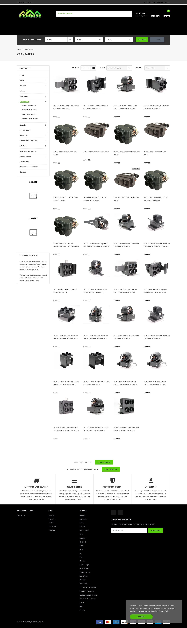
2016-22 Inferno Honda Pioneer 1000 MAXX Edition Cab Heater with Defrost (66, 383)
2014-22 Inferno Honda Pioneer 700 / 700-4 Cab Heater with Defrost (126, 429)
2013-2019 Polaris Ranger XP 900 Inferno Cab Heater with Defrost (126, 107)
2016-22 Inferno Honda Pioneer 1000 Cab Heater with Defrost (96, 383)
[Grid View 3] (87, 68)
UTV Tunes (24, 146)
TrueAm (82, 610)
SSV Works (84, 576)
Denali (82, 546)
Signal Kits (24, 135)
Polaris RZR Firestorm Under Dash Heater (65, 153)
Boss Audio (84, 584)
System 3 (83, 542)
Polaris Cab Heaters (29, 110)
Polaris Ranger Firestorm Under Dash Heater (127, 153)
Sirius (82, 603)
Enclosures (24, 96)
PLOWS (59, 31)
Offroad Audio (25, 130)
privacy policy (164, 611)
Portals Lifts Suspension (29, 141)
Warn (81, 557)
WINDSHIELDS (130, 25)
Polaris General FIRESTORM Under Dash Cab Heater (65, 199)
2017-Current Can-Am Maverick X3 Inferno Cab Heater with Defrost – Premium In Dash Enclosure (95, 337)
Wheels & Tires (25, 156)
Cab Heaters (29, 49)
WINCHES (70, 31)
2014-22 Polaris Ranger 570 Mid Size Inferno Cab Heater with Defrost (96, 429)
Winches (23, 86)
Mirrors (22, 91)
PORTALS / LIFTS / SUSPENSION (153, 25)
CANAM (54, 25)
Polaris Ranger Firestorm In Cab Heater (155, 153)
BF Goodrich (84, 530)
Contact (23, 172)
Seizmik (23, 125)
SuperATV (83, 519)
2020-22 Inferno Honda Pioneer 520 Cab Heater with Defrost (126, 245)
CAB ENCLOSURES (113, 25)
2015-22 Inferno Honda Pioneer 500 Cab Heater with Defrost (96, 107)
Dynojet (82, 561)
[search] (129, 14)
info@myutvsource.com (25, 2)
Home (19, 49)
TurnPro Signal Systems (88, 587)
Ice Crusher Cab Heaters (88, 595)
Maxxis (82, 523)
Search (141, 39)
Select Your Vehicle (32, 39)
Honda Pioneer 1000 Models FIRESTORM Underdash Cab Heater (66, 245)
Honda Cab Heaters (29, 105)
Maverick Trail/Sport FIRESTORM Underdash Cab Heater (94, 199)
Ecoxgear (83, 580)
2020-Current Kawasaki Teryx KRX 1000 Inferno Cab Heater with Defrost (96, 245)
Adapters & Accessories (29, 167)
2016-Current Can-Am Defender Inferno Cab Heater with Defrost (155, 383)
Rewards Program (163, 2)
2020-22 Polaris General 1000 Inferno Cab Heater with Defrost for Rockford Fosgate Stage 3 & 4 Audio (157, 245)
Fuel (81, 534)
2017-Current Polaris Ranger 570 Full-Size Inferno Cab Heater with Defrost (155, 291)
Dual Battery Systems (28, 151)
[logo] (30, 13)
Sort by (139, 68)
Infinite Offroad (85, 572)
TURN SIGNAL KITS (79, 25)
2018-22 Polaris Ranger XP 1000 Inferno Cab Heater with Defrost (125, 291)
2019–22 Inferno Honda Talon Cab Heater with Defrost (65, 291)
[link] (66, 89)
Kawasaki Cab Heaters (30, 119)
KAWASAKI (42, 25)
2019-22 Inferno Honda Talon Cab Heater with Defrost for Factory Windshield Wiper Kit (95, 291)
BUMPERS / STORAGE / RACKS (90, 31)
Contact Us (21, 515)
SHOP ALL (123, 31)
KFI (81, 553)
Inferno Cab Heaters (87, 591)
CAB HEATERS (96, 25)
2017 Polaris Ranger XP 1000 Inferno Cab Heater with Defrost (127, 337)
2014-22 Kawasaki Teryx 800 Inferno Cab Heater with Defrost (156, 107)
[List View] (83, 68)
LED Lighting (24, 161)
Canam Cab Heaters (29, 114)
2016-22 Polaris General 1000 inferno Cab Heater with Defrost (157, 337)
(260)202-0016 (104, 462)
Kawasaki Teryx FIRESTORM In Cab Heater (126, 199)
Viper (81, 549)
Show (102, 68)
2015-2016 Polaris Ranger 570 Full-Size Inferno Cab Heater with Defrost (66, 429)
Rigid (81, 606)
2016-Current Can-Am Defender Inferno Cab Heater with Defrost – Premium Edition (125, 383)
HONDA (20, 25)
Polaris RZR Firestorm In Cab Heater (96, 152)
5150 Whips (84, 568)
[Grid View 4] (93, 68)
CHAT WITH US (111, 469)
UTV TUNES (110, 31)
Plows (22, 80)
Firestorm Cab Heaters (87, 599)
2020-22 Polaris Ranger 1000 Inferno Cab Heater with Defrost (66, 107)
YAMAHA (64, 25)
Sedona (82, 527)
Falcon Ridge (84, 565)
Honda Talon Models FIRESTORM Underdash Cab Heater (155, 199)
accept (141, 617)
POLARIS (30, 25)
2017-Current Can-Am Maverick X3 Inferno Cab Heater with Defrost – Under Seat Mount (65, 337)
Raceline (83, 538)
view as (75, 68)
